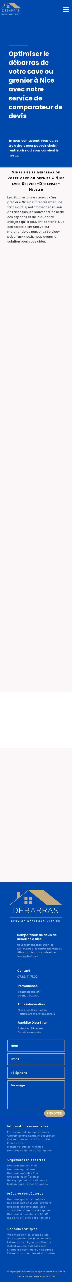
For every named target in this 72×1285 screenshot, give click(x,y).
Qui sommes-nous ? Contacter (28, 1139)
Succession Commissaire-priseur (30, 1210)
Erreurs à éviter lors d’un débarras (30, 1249)
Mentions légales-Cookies (25, 1146)
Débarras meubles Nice (23, 1173)
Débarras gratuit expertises (26, 1199)
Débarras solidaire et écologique (29, 1150)
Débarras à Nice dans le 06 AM (27, 1214)
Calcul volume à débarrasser (26, 1246)
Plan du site (15, 1143)
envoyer (54, 1113)
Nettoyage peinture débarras (27, 1180)
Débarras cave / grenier (23, 1176)
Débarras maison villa (22, 1165)
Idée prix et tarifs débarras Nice (28, 1217)
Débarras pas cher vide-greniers (29, 1203)
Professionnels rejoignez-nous (28, 1132)
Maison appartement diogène (27, 1184)
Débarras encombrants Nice (26, 1206)
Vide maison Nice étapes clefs (28, 1234)
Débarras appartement (23, 1169)
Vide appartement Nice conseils (29, 1238)
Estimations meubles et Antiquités (31, 1253)
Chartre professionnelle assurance (31, 1135)
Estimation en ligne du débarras (29, 1242)
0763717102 (40, 24)
